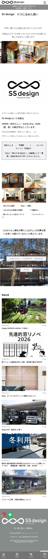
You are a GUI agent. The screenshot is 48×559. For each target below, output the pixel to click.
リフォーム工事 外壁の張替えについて (16, 499)
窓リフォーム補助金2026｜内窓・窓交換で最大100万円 (22, 362)
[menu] (45, 2)
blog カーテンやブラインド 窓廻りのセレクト (19, 396)
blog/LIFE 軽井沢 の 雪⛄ (12, 430)
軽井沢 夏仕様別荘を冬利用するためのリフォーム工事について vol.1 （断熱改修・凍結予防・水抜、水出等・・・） (24, 464)
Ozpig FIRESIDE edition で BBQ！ (15, 328)
